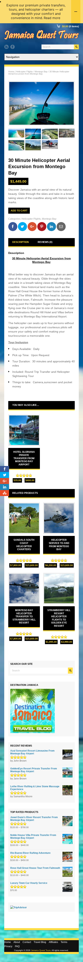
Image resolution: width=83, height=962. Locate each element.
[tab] (20, 242)
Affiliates (53, 942)
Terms (64, 942)
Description (20, 242)
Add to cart (19, 210)
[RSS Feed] (6, 47)
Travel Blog (40, 942)
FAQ (17, 946)
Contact (27, 942)
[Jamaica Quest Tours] (41, 39)
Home (11, 71)
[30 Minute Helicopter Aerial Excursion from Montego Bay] (41, 103)
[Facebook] (12, 47)
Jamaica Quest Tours (41, 950)
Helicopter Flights (24, 71)
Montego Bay (41, 71)
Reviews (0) (45, 242)
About (16, 942)
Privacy (8, 946)
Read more (52, 18)
